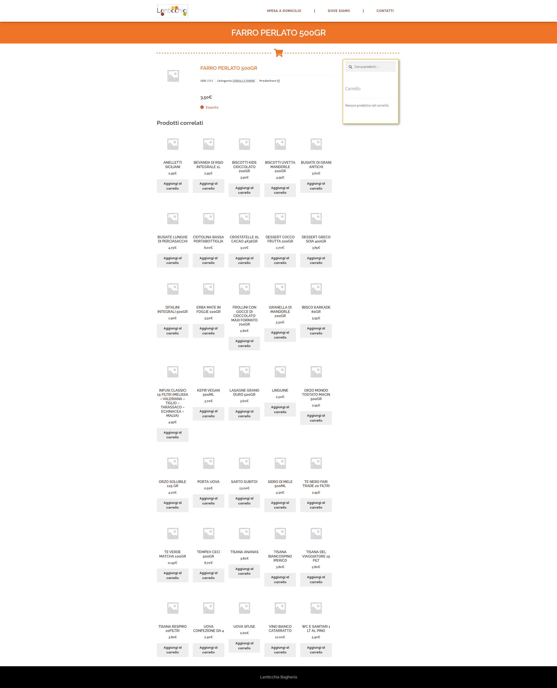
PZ (278, 81)
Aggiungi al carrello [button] (173, 186)
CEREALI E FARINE (243, 81)
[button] (548, 6)
